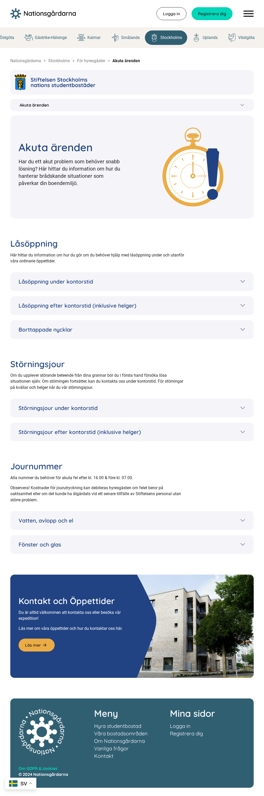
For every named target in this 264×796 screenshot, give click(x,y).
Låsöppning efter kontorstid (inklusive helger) (77, 305)
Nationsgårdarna (25, 60)
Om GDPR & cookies (38, 768)
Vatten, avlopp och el (46, 520)
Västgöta (246, 37)
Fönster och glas (40, 544)
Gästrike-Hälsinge (51, 37)
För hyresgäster (91, 60)
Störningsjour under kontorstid (58, 408)
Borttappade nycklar (45, 329)
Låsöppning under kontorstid (56, 281)
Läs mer (33, 645)
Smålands (130, 37)
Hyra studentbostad (117, 726)
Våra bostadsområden (121, 733)
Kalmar (94, 37)
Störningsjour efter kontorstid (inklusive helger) (80, 432)
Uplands (210, 37)
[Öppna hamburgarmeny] (248, 14)
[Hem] (43, 13)
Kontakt (103, 756)
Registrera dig (212, 13)
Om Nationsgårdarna (119, 741)
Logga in (171, 13)
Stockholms (171, 37)
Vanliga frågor (111, 748)
